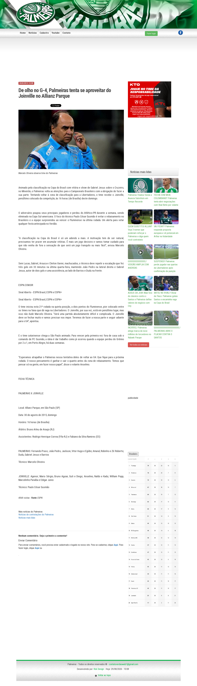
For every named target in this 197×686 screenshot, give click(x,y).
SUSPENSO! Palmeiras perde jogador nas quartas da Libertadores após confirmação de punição (166, 266)
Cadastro (44, 32)
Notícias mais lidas (26, 517)
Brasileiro (133, 454)
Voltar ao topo (104, 675)
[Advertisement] (130, 9)
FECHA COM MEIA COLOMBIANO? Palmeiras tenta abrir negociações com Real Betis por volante (166, 200)
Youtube (56, 32)
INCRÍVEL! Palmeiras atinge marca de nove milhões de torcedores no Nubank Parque (139, 332)
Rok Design (99, 669)
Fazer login (151, 33)
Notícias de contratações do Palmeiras (36, 514)
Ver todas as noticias (138, 345)
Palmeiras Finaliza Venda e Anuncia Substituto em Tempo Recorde (140, 198)
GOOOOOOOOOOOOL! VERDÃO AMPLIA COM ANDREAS (138, 264)
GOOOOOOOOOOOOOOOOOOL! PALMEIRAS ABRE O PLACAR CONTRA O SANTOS (166, 332)
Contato (66, 32)
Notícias (33, 32)
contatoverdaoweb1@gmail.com (123, 664)
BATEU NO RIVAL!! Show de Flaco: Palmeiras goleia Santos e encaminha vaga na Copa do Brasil (166, 297)
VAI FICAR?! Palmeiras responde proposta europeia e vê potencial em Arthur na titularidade (166, 231)
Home (23, 32)
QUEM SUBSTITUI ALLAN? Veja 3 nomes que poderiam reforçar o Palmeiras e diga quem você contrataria (140, 233)
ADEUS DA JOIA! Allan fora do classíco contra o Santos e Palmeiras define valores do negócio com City (140, 299)
